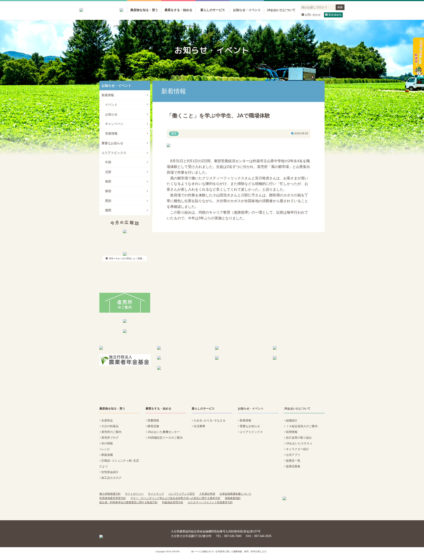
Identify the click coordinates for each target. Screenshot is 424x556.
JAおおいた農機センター (164, 432)
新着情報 (143, 26)
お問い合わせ (313, 14)
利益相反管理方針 (172, 502)
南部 (108, 181)
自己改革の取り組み (299, 437)
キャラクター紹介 (297, 449)
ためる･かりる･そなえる (209, 420)
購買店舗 (153, 426)
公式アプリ (293, 454)
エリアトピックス (114, 152)
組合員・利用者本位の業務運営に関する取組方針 (128, 502)
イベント (111, 104)
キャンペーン (114, 124)
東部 (108, 191)
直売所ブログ (110, 437)
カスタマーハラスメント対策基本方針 (210, 502)
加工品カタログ (111, 477)
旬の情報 (107, 443)
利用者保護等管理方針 (112, 498)
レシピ (105, 449)
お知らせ (111, 114)
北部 (108, 172)
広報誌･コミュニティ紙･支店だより (119, 463)
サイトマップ (156, 493)
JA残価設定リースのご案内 (165, 437)
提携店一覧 (293, 460)
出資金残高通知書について (235, 493)
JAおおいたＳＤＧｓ (299, 443)
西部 (108, 201)
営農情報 (111, 133)
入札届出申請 (207, 493)
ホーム (105, 26)
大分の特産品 (110, 426)
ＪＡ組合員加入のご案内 (302, 426)
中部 (108, 162)
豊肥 (108, 210)
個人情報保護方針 (110, 493)
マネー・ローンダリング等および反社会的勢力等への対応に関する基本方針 (175, 498)
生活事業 (199, 426)
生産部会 (107, 420)
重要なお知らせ (112, 143)
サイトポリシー (134, 493)
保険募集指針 (233, 498)
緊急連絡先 (335, 14)
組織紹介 (291, 420)
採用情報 (291, 432)
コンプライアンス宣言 (181, 493)
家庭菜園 (107, 454)
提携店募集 (293, 466)
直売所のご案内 (111, 432)
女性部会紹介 (110, 472)
